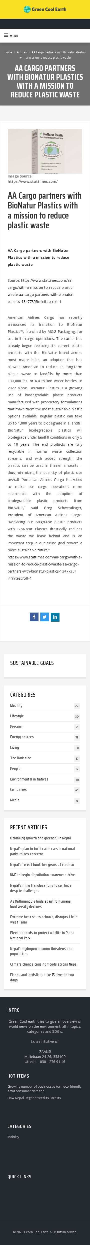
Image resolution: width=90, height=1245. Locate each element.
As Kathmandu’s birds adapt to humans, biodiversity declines (41, 904)
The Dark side (20, 758)
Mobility (16, 705)
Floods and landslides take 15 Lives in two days (42, 977)
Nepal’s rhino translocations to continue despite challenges (41, 888)
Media (15, 800)
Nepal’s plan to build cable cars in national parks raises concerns (42, 851)
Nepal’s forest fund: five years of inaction (42, 864)
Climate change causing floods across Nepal (44, 964)
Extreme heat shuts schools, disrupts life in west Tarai (44, 919)
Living (14, 747)
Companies (18, 789)
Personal (17, 726)
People (15, 768)
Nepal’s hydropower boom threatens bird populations (41, 951)
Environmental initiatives (29, 779)
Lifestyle (17, 716)
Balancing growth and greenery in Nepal (40, 838)
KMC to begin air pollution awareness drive (42, 875)
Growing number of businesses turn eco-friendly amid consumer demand (45, 1088)
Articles (22, 52)
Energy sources (22, 737)
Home (8, 52)
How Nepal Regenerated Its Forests (34, 1097)
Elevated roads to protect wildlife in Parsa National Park (42, 935)
